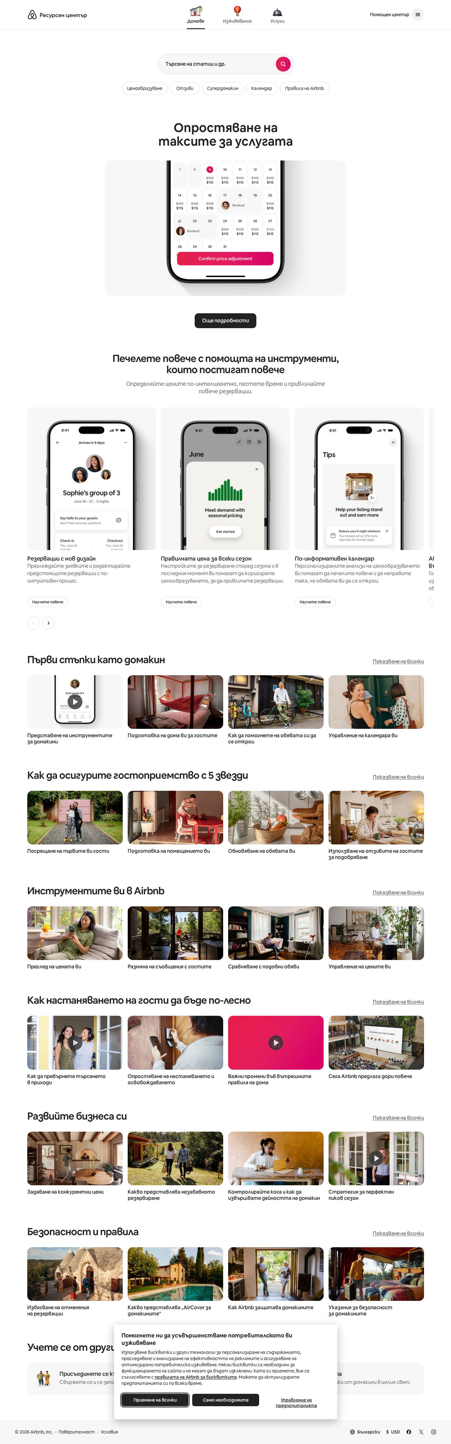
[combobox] (217, 64)
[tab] (195, 15)
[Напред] (48, 623)
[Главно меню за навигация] (418, 14)
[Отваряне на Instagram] (433, 1431)
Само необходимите (225, 1400)
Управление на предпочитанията (296, 1402)
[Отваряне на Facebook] (408, 1431)
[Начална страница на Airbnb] (32, 15)
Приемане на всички (154, 1400)
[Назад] (33, 623)
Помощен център (389, 14)
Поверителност (77, 1432)
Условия (109, 1432)
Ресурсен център (63, 15)
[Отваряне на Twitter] (421, 1431)
